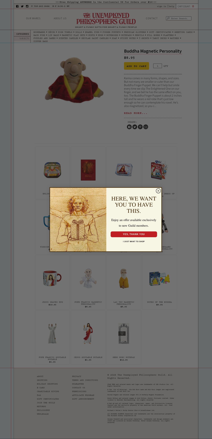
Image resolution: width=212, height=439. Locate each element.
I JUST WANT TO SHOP (134, 242)
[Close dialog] (158, 191)
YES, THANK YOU (134, 234)
